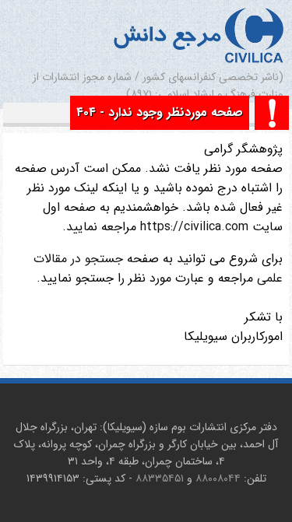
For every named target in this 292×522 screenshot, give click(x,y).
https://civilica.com (192, 226)
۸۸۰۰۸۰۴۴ (218, 478)
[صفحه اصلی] (254, 37)
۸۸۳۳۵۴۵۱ (159, 478)
